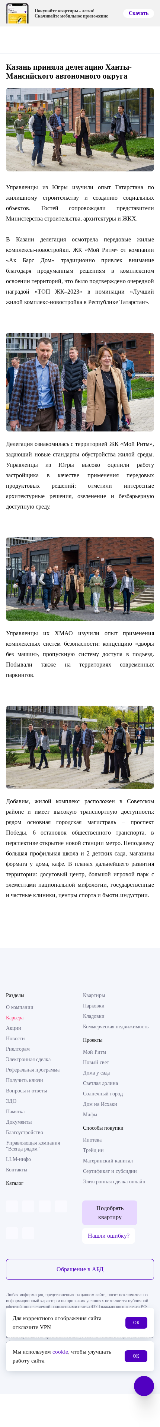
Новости (15, 1038)
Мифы (90, 1114)
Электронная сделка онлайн (114, 1181)
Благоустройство (24, 1132)
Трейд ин (93, 1150)
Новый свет (96, 1062)
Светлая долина (100, 1083)
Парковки (94, 1006)
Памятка (15, 1111)
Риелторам (18, 1049)
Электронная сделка (28, 1059)
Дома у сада (96, 1073)
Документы (19, 1122)
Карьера (14, 1018)
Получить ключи (24, 1080)
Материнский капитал (108, 1161)
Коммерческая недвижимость (115, 1026)
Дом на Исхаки (100, 1104)
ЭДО (11, 1101)
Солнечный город (103, 1094)
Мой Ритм (94, 1052)
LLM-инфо (18, 1159)
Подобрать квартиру (110, 1212)
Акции (13, 1028)
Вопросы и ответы (26, 1091)
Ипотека (92, 1140)
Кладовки (94, 1016)
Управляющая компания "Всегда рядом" (33, 1146)
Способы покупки (103, 1128)
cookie (60, 1352)
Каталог (14, 1183)
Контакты (16, 1170)
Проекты (92, 1040)
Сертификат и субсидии (110, 1171)
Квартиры (94, 995)
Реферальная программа (33, 1070)
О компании (19, 1007)
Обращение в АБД (80, 1269)
